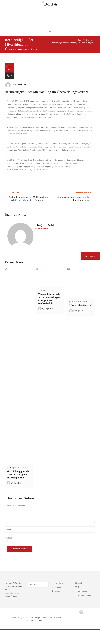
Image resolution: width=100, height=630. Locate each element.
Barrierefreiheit (84, 595)
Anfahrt (58, 591)
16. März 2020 (76, 302)
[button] (90, 256)
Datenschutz (83, 587)
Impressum (82, 591)
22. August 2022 (14, 468)
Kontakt (58, 587)
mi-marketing (36, 620)
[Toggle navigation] (50, 32)
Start (79, 40)
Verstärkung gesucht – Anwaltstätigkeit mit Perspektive (18, 474)
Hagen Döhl (22, 85)
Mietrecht (88, 40)
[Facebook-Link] (81, 612)
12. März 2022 (44, 290)
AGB (80, 583)
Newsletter (59, 583)
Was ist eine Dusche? (81, 305)
